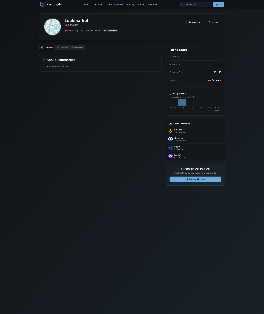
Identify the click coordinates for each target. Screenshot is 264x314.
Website (196, 22)
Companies (98, 4)
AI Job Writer (115, 4)
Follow (215, 22)
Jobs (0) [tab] (64, 47)
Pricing (130, 4)
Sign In (218, 4)
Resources (153, 4)
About (141, 4)
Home (85, 4)
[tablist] (62, 47)
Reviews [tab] (79, 47)
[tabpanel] (100, 63)
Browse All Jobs (197, 179)
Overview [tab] (49, 47)
